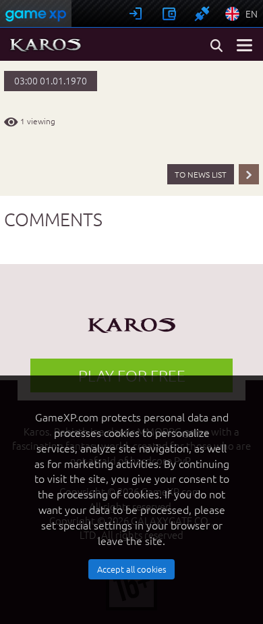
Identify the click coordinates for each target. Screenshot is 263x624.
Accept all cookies (132, 569)
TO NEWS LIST (201, 174)
